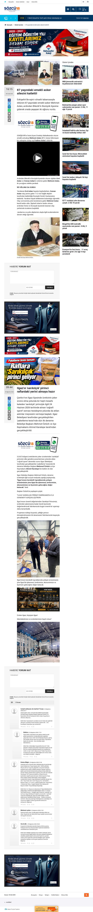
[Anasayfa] (5, 2)
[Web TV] (83, 2)
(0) (33, 726)
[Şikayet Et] (51, 727)
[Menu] (68, 9)
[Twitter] (9, 103)
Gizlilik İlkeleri (55, 895)
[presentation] (11, 18)
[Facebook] (9, 100)
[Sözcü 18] (12, 9)
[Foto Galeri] (88, 2)
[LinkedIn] (9, 106)
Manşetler (11, 2)
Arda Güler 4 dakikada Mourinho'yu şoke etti (41, 18)
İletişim (47, 895)
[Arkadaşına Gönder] (9, 113)
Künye (41, 895)
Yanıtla (24, 726)
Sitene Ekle (34, 2)
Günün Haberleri (20, 2)
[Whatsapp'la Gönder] (9, 110)
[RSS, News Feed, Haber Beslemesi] (86, 895)
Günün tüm (82, 18)
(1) (29, 726)
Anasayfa (34, 895)
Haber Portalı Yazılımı (13, 909)
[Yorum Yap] (9, 120)
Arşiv (28, 2)
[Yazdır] (9, 116)
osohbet (8, 902)
